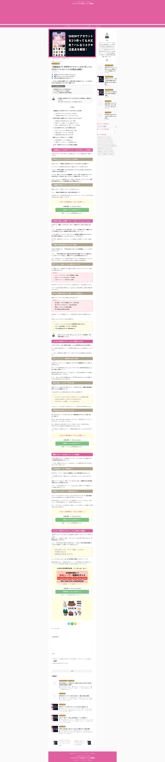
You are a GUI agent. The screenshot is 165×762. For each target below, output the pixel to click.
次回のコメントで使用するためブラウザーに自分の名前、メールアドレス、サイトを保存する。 (72, 658)
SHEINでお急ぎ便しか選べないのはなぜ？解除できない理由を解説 (74, 729)
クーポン (109, 140)
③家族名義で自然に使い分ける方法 (64, 134)
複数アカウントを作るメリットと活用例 (63, 137)
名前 (53, 653)
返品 (111, 151)
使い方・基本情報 (67, 26)
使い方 (107, 145)
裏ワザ (106, 151)
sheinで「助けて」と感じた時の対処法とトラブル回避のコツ (73, 717)
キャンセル (107, 137)
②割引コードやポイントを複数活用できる (66, 142)
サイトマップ (77, 753)
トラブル (110, 142)
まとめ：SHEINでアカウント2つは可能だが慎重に (65, 144)
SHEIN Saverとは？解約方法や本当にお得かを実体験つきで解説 (111, 93)
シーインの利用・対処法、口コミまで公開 (82, 755)
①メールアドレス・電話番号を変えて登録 (66, 130)
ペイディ (100, 145)
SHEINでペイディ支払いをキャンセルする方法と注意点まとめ (73, 706)
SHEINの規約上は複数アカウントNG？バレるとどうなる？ (67, 118)
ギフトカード (101, 140)
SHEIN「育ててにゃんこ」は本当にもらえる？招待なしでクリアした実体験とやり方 (111, 69)
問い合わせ (101, 148)
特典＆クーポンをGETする (71, 210)
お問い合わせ (97, 26)
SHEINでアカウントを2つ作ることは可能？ (66, 113)
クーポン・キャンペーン (77, 26)
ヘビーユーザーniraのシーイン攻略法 (82, 3)
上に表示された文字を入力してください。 (60, 663)
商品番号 (113, 145)
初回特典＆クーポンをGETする (71, 591)
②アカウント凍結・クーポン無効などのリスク (67, 123)
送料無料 (105, 154)
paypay (100, 137)
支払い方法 (108, 148)
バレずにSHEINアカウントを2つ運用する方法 (64, 127)
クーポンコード (102, 142)
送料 (99, 154)
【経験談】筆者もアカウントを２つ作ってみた (66, 115)
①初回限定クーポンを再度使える (63, 140)
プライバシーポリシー (85, 753)
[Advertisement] (82, 15)
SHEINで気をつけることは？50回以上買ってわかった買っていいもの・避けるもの (111, 105)
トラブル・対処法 (87, 26)
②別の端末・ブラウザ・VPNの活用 (64, 132)
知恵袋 (100, 151)
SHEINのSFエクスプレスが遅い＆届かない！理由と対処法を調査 (74, 695)
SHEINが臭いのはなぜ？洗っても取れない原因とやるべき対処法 (111, 116)
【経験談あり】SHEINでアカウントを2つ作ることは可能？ (67, 110)
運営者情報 (72, 753)
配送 (112, 154)
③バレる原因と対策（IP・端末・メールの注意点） (68, 125)
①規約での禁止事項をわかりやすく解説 (65, 121)
